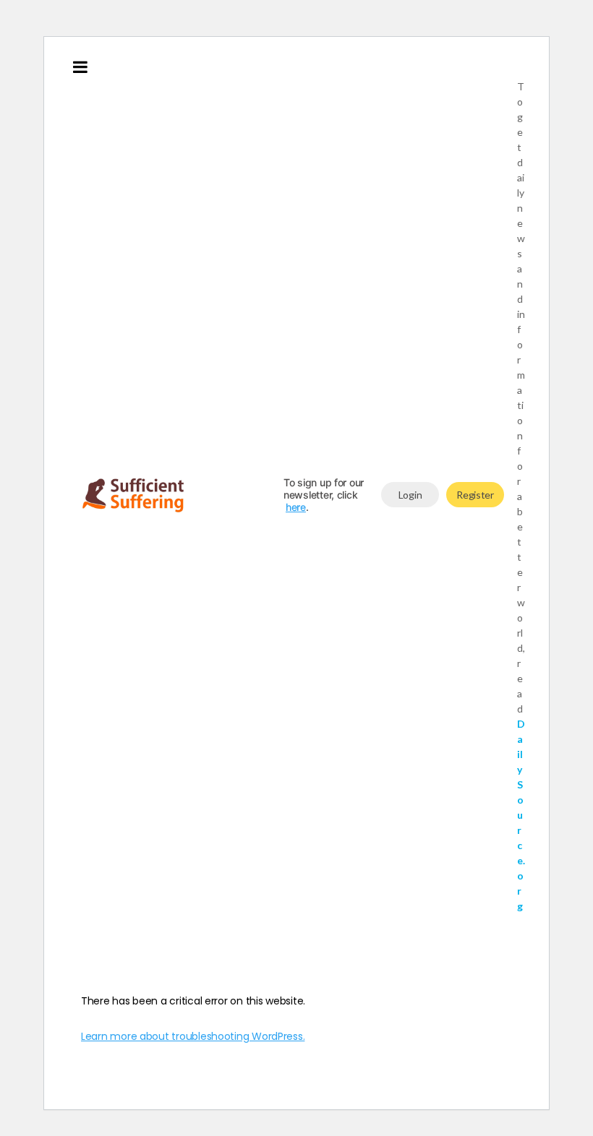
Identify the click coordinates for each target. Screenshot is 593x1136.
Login (410, 495)
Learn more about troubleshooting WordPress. (192, 1036)
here (296, 507)
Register (475, 495)
